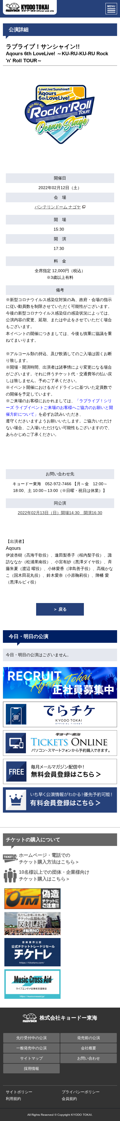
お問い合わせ (88, 1058)
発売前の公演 (88, 1038)
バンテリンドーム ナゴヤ (58, 207)
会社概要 (88, 1048)
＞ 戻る (60, 609)
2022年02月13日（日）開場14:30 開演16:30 (60, 512)
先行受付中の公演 (31, 1038)
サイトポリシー (19, 1092)
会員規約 (69, 1098)
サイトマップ (31, 1058)
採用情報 (31, 1068)
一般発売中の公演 (31, 1048)
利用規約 (13, 1098)
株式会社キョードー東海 (68, 1018)
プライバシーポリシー (81, 1092)
